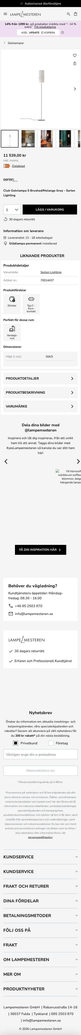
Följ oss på (17, 930)
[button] (9, 139)
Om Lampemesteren (26, 959)
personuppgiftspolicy (40, 837)
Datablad (18, 166)
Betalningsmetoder (27, 915)
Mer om (12, 974)
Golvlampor (16, 43)
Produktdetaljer (22, 378)
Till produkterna (45, 27)
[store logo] (28, 14)
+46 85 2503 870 (28, 606)
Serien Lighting (50, 272)
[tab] (40, 856)
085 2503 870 (62, 1013)
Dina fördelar (21, 901)
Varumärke (16, 406)
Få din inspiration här (38, 549)
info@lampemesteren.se (34, 613)
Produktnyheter (23, 989)
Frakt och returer (26, 886)
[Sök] (68, 14)
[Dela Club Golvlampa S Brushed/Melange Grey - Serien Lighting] (75, 63)
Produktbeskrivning (25, 392)
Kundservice (18, 857)
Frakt (10, 945)
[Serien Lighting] (25, 180)
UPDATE (38, 32)
